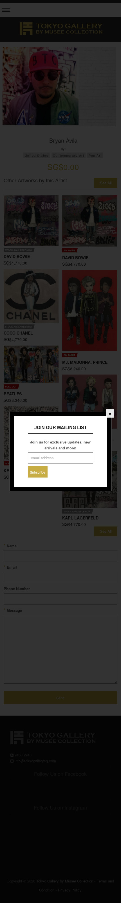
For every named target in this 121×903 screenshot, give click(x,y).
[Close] (110, 413)
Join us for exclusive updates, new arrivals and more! (60, 445)
